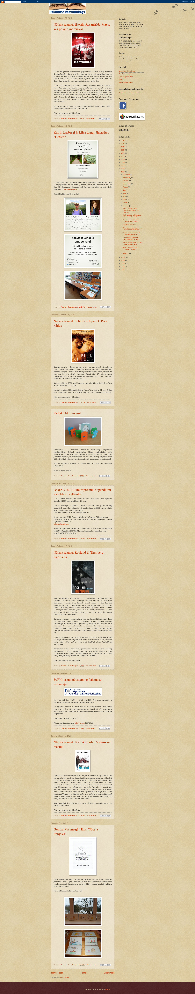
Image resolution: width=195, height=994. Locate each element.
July (124, 190)
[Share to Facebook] (107, 119)
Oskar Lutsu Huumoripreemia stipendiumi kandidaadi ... (132, 229)
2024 (123, 147)
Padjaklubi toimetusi (67, 413)
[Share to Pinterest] (109, 119)
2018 (123, 166)
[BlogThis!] (102, 119)
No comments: (91, 118)
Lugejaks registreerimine (127, 71)
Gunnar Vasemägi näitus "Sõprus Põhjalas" (131, 248)
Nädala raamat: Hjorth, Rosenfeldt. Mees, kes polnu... (131, 210)
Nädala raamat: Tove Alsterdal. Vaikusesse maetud (133, 243)
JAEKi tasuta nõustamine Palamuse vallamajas (131, 238)
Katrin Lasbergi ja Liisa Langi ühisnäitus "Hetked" (132, 216)
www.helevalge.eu (70, 189)
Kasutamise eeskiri (125, 74)
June (125, 193)
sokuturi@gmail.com (61, 524)
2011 (123, 270)
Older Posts (109, 973)
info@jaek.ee (79, 723)
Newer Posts (57, 973)
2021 (123, 156)
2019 (123, 162)
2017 (123, 169)
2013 (123, 263)
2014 (123, 260)
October (126, 181)
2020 (123, 159)
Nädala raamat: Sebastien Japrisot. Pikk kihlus (131, 220)
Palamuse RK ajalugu (126, 82)
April (124, 199)
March (125, 203)
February (126, 206)
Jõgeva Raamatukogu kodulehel (129, 93)
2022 (123, 153)
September (127, 184)
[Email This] (100, 119)
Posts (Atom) (64, 977)
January (126, 253)
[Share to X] (104, 119)
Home (83, 973)
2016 (123, 172)
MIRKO (121, 79)
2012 (123, 267)
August (125, 187)
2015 (123, 257)
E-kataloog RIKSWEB (126, 77)
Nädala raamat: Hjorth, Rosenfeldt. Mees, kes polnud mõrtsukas (82, 26)
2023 (123, 150)
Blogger (107, 989)
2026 (123, 140)
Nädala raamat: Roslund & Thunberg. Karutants (131, 233)
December (126, 174)
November (126, 178)
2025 (123, 144)
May (124, 196)
